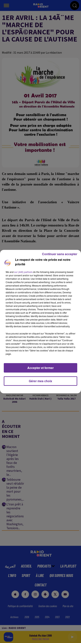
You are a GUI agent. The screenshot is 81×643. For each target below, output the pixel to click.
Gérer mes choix (40, 381)
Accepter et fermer (40, 368)
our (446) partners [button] (23, 271)
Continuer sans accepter (59, 254)
